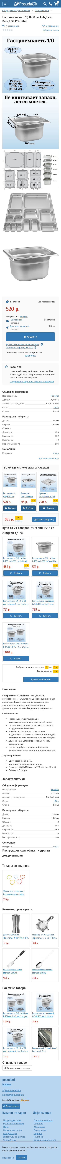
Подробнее (8, 1157)
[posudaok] (25, 4)
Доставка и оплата (43, 1120)
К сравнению (12, 25)
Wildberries (30, 355)
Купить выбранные (41, 679)
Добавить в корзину (44, 519)
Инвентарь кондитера (14, 1136)
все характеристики (49, 458)
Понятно (21, 1157)
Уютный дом (9, 1139)
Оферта (38, 1133)
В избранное (52, 25)
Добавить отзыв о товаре (17, 1068)
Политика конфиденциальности (45, 1138)
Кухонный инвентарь (13, 1123)
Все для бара (10, 1133)
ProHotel (55, 395)
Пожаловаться (12, 1106)
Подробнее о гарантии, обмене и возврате (32, 381)
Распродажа (40, 1130)
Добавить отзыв (51, 29)
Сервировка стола (12, 1130)
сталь (56, 452)
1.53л (56, 407)
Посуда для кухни (12, 1120)
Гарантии (38, 1123)
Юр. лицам (39, 1126)
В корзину (30, 336)
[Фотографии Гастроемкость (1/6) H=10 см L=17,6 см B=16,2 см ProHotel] (30, 64)
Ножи (6, 1126)
